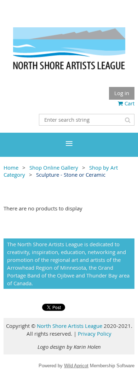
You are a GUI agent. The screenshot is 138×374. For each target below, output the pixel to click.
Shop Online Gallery (53, 167)
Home (11, 167)
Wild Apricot (76, 365)
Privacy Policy (94, 333)
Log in (121, 93)
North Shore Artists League (69, 325)
